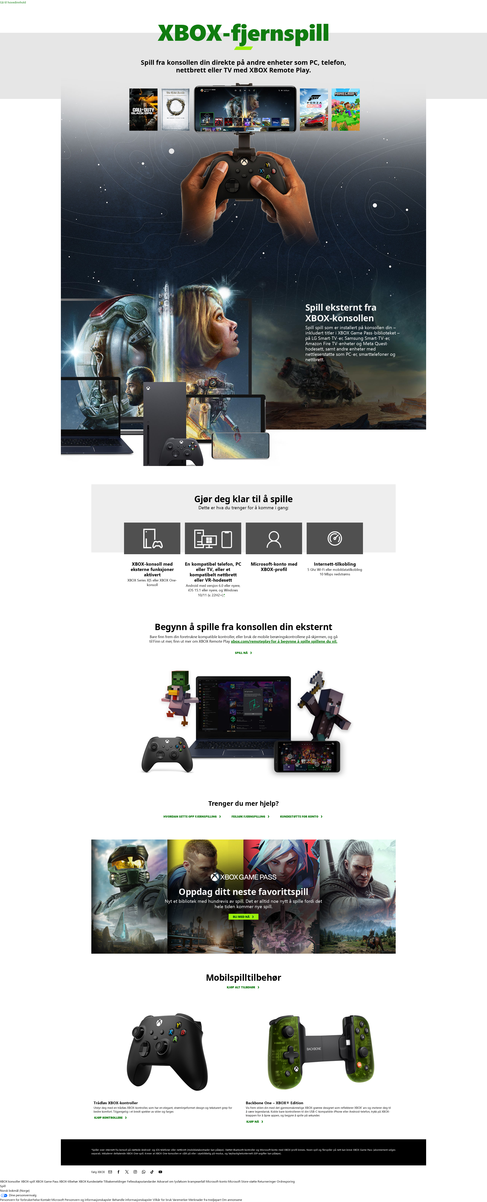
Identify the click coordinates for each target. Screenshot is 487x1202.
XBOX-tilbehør (68, 1181)
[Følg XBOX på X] (127, 1172)
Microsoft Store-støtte (242, 1181)
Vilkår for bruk (162, 1200)
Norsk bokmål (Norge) (15, 1190)
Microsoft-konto (216, 1181)
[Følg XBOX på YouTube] (160, 1172)
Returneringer (267, 1181)
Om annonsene (232, 1200)
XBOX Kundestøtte (91, 1181)
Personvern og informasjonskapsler (88, 1200)
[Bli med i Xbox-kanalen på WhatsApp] (144, 1172)
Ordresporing (286, 1181)
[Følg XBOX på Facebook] (118, 1172)
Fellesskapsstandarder (141, 1181)
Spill (3, 1186)
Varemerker (180, 1200)
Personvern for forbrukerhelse (20, 1200)
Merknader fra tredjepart (205, 1200)
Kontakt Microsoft (52, 1200)
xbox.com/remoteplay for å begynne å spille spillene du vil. (284, 641)
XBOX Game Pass (47, 1181)
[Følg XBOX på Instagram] (135, 1172)
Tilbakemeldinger (114, 1181)
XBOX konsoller (10, 1181)
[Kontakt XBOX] (110, 1172)
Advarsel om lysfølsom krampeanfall (181, 1181)
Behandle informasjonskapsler (132, 1200)
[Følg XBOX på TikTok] (152, 1172)
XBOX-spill (28, 1181)
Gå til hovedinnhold (13, 2)
